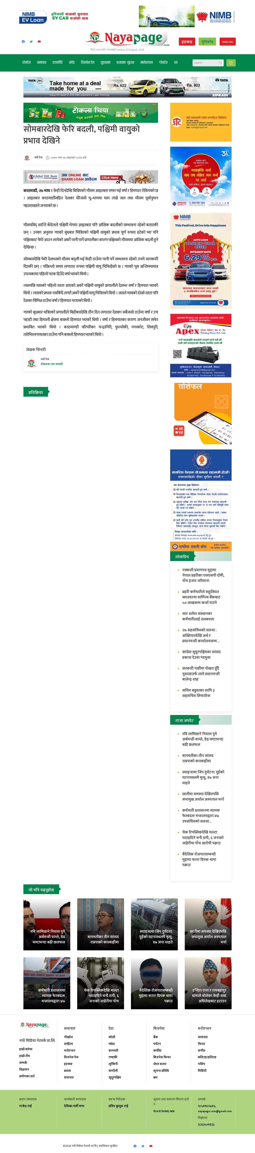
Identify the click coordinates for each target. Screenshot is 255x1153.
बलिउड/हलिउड (207, 1057)
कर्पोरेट (157, 1050)
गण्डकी (113, 1057)
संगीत (201, 1050)
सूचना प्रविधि (161, 1071)
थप (176, 63)
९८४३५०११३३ (206, 1124)
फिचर (201, 1044)
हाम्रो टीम (24, 1056)
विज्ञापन (24, 1069)
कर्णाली (113, 1071)
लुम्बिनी (113, 1064)
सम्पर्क (23, 1063)
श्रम (155, 1077)
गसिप (201, 1064)
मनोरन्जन (147, 63)
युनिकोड (207, 42)
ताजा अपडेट (184, 720)
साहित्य (68, 1044)
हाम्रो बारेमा (25, 1049)
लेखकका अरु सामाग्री (52, 364)
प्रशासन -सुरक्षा (125, 63)
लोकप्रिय (182, 557)
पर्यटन (157, 1044)
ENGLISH (227, 42)
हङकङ (187, 42)
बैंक (155, 1037)
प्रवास (67, 1071)
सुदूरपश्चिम (115, 1077)
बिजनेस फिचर (162, 1057)
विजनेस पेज (88, 63)
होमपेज (26, 63)
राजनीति (57, 63)
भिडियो (202, 1071)
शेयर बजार (159, 1064)
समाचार (41, 63)
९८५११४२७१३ (206, 1106)
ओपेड (72, 63)
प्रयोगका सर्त (27, 1076)
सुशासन (105, 63)
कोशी (112, 1037)
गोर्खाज (163, 63)
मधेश (112, 1044)
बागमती (113, 1050)
